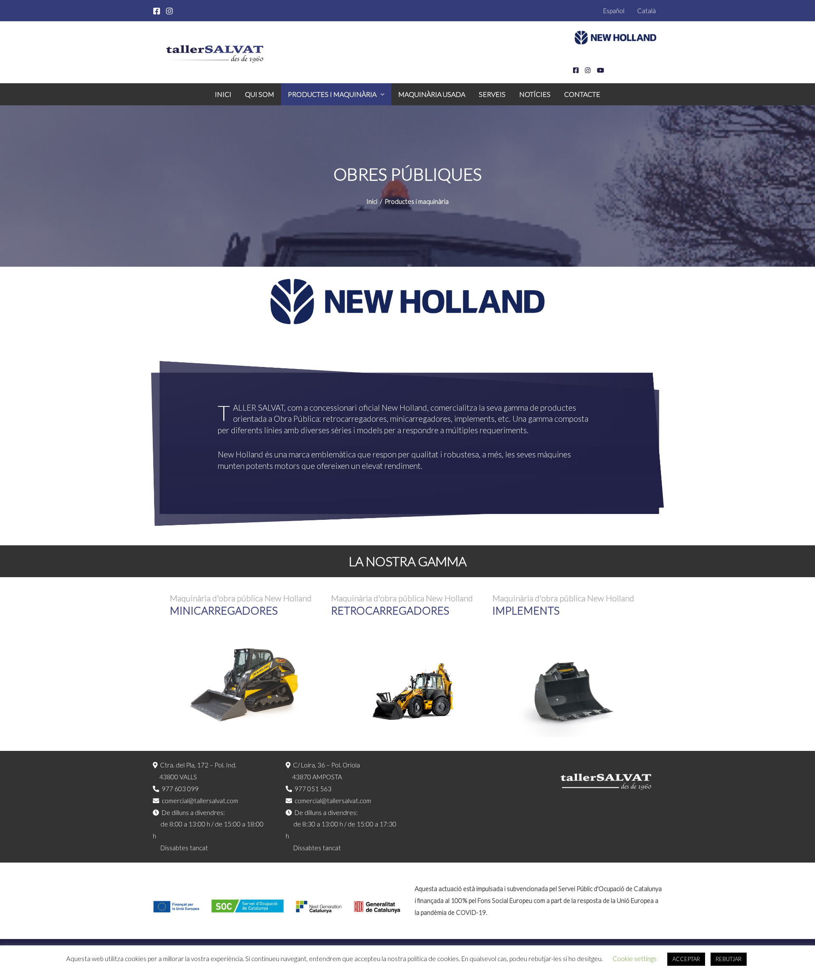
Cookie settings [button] (635, 958)
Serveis (492, 94)
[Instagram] (169, 11)
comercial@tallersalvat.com (200, 800)
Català (646, 10)
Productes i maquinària (332, 94)
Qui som (259, 94)
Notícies (535, 94)
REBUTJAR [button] (729, 959)
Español (613, 10)
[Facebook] (156, 11)
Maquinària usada (431, 94)
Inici (223, 94)
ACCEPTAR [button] (686, 959)
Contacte (582, 94)
